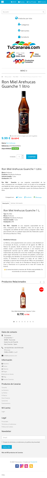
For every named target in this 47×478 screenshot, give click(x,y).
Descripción (5, 203)
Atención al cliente (8, 374)
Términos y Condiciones (9, 424)
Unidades (13, 157)
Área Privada (32, 2)
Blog (4, 377)
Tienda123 (34, 462)
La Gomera (5, 390)
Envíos (5, 366)
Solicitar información (17, 203)
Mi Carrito (42, 2)
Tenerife (4, 387)
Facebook (28, 197)
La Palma (4, 393)
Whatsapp (38, 197)
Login (3, 411)
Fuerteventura (6, 403)
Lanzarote (5, 401)
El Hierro (4, 395)
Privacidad (5, 421)
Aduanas (5, 369)
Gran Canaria (6, 398)
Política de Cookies (7, 427)
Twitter (20, 197)
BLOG (14, 2)
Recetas (22, 2)
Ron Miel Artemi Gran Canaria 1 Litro (23, 311)
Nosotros (6, 364)
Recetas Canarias (8, 379)
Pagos (5, 371)
